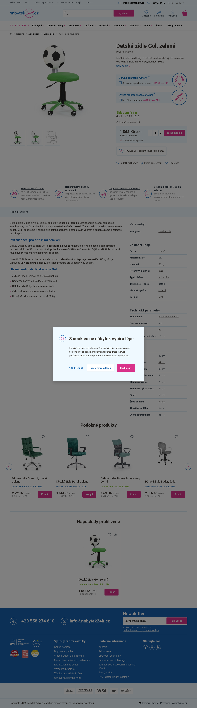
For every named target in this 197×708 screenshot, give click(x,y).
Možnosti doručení (131, 122)
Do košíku (176, 132)
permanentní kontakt (169, 316)
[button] (32, 492)
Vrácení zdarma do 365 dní (69, 655)
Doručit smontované (141, 100)
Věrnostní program (64, 668)
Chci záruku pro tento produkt (145, 83)
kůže (161, 270)
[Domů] (10, 34)
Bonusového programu (152, 151)
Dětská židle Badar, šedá (160, 481)
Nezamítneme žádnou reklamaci (77, 188)
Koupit (111, 592)
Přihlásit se (176, 620)
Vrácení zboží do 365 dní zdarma (167, 188)
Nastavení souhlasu (100, 368)
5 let (161, 297)
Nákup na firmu (62, 647)
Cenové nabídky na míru (67, 677)
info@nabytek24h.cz (90, 621)
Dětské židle (165, 231)
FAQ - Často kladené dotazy (114, 676)
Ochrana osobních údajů (69, 2)
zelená (162, 251)
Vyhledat (123, 13)
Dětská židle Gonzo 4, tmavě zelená (29, 480)
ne (160, 329)
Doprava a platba (63, 651)
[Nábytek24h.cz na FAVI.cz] (14, 655)
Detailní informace (151, 66)
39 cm (162, 362)
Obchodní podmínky (43, 2)
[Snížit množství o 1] (150, 132)
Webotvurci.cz (179, 703)
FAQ (27, 2)
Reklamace (15, 2)
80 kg (161, 264)
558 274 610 (37, 621)
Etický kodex (105, 672)
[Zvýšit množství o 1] (160, 132)
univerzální (164, 277)
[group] (32, 467)
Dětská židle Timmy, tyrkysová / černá (120, 480)
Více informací (76, 368)
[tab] (19, 212)
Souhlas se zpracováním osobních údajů (117, 666)
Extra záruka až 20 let (32, 188)
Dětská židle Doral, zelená (72, 481)
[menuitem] (19, 25)
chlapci (162, 290)
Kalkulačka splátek (134, 140)
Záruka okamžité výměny (68, 673)
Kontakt (89, 2)
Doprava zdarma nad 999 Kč (124, 188)
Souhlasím (125, 368)
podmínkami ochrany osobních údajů (141, 630)
